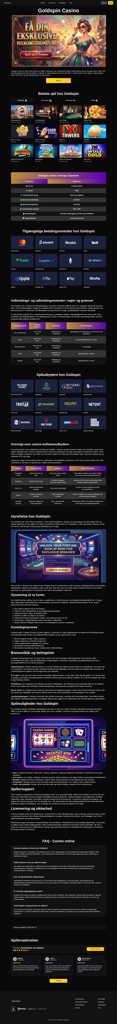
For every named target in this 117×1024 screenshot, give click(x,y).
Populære (21, 100)
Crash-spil (69, 100)
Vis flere (58, 980)
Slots (93, 100)
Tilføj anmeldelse (95, 949)
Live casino (45, 100)
